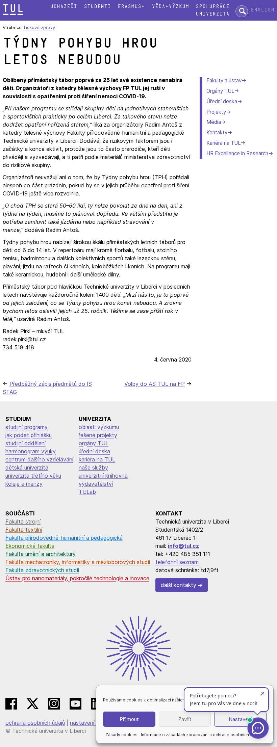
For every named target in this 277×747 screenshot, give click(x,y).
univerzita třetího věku (33, 475)
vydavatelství (96, 483)
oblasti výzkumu (99, 427)
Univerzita (212, 14)
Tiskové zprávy (39, 27)
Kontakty (216, 132)
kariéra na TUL (97, 459)
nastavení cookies (92, 722)
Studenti (97, 6)
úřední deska (94, 451)
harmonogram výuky (30, 451)
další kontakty (178, 585)
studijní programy (26, 427)
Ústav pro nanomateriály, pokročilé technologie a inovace (77, 578)
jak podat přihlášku (28, 435)
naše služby (93, 467)
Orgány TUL (220, 91)
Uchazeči (63, 6)
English (262, 10)
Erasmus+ (131, 6)
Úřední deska (221, 101)
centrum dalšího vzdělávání (39, 459)
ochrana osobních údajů (35, 722)
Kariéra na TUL (223, 143)
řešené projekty (98, 435)
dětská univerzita (26, 467)
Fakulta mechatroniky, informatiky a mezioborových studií (77, 562)
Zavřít (185, 719)
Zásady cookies (121, 734)
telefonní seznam (177, 562)
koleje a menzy (24, 483)
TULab (87, 491)
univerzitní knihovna (103, 475)
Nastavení (240, 719)
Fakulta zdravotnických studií (42, 570)
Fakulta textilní (23, 529)
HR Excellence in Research (237, 153)
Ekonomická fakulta (29, 545)
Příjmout (129, 719)
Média (213, 122)
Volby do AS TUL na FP (154, 383)
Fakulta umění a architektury (40, 554)
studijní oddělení (25, 443)
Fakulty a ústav (224, 80)
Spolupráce (212, 6)
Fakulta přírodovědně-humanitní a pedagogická (64, 537)
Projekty (216, 112)
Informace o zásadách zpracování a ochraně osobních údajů (201, 734)
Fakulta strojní (23, 521)
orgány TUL (93, 443)
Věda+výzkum (170, 6)
